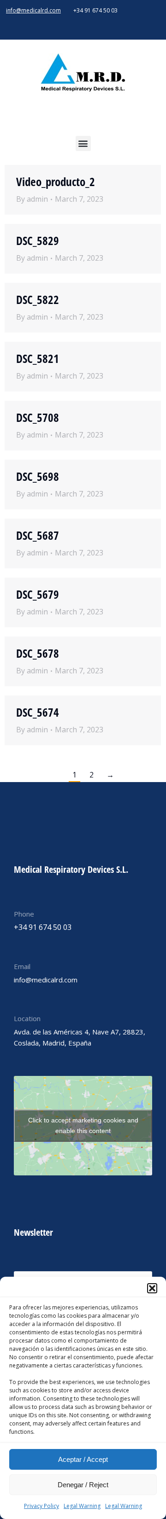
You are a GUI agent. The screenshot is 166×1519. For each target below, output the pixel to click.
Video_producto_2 (55, 181)
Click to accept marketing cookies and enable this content (83, 1125)
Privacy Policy (41, 1506)
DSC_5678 (37, 653)
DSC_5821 (37, 358)
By (32, 199)
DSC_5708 (37, 417)
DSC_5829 (37, 240)
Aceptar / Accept (83, 1459)
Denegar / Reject (83, 1485)
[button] (152, 1288)
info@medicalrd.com (33, 10)
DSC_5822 (37, 299)
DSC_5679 (37, 594)
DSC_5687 (37, 535)
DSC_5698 (37, 476)
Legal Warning (82, 1506)
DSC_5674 (37, 712)
